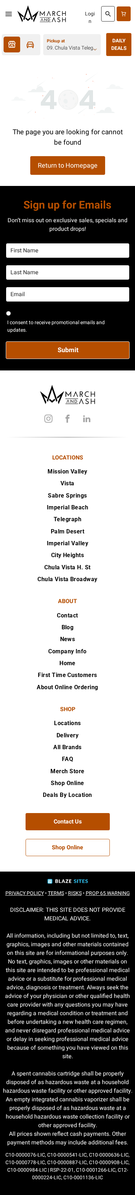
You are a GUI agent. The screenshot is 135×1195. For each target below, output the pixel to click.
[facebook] (68, 420)
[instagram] (48, 420)
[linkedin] (87, 420)
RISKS (75, 893)
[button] (8, 14)
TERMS (56, 893)
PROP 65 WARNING (108, 893)
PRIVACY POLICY (24, 893)
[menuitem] (67, 471)
